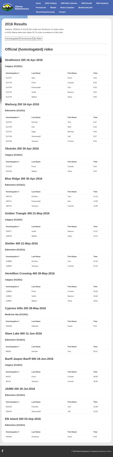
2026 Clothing (51, 3)
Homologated (12, 38)
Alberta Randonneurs (22, 7)
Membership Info (85, 8)
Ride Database (102, 3)
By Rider (38, 38)
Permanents (41, 8)
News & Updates (67, 8)
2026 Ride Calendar (69, 3)
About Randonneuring (45, 12)
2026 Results (86, 3)
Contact (62, 12)
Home (38, 3)
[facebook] (3, 452)
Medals (53, 8)
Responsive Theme (105, 451)
